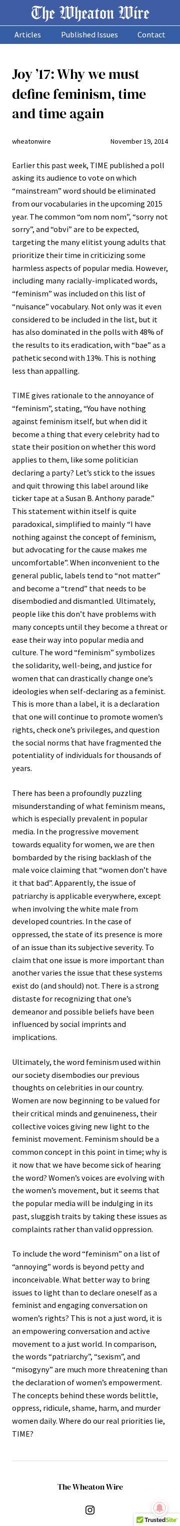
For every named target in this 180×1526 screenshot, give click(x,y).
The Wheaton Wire (90, 12)
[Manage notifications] (160, 1508)
